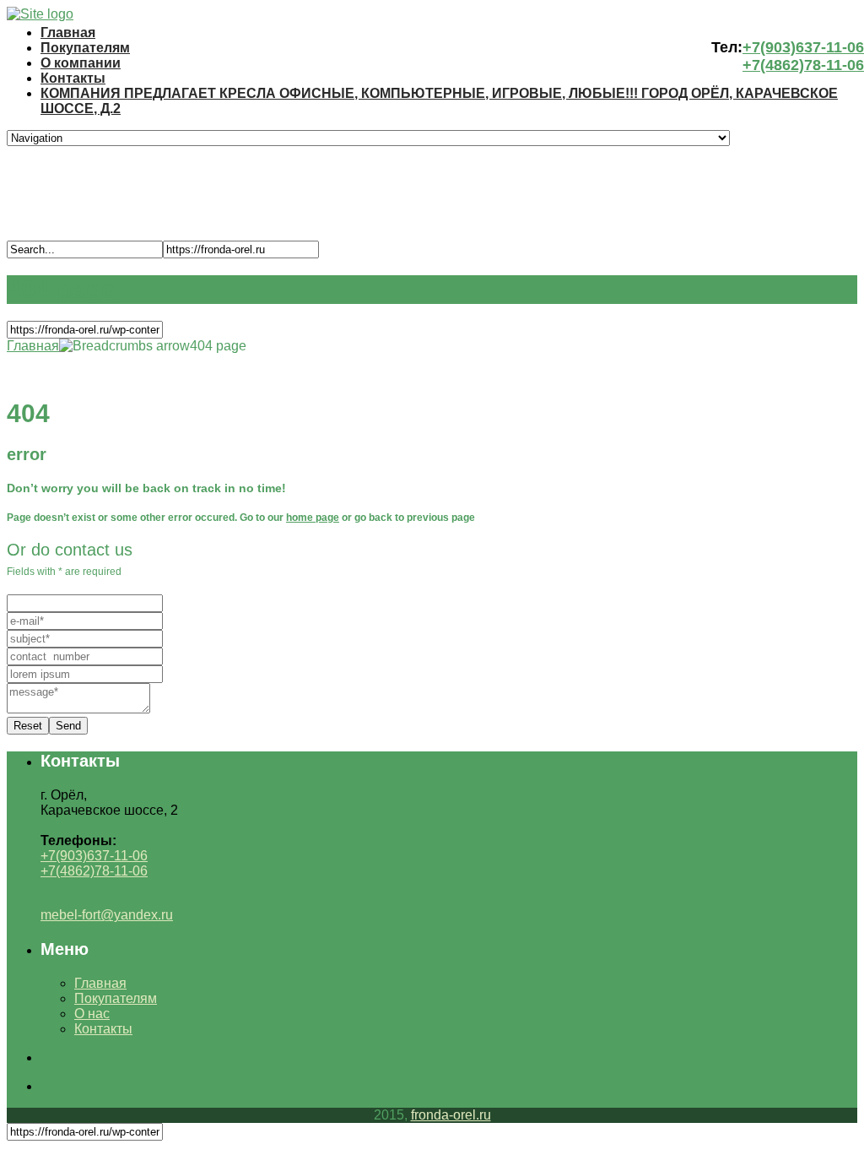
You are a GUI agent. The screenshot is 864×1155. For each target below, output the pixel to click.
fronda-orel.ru (451, 1115)
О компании (80, 63)
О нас (92, 1013)
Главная (67, 32)
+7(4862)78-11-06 (803, 65)
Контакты (72, 78)
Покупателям (85, 48)
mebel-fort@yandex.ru (106, 915)
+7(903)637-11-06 (803, 47)
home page (312, 517)
